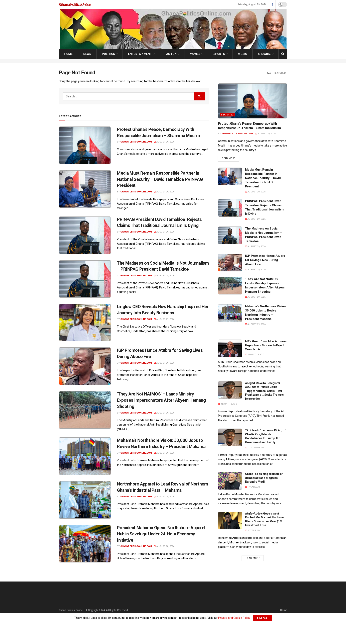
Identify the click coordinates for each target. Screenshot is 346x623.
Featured (280, 73)
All (269, 73)
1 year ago (253, 487)
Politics (108, 54)
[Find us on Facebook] (272, 4)
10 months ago (256, 447)
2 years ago (254, 530)
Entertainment (140, 54)
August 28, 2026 (165, 546)
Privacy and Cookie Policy (234, 617)
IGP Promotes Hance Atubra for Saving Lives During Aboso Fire (265, 260)
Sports (219, 54)
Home (68, 54)
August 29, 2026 (165, 142)
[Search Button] (282, 54)
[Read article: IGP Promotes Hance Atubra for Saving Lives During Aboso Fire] (85, 366)
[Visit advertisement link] (173, 61)
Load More (252, 558)
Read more (230, 158)
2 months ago (255, 354)
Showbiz (264, 54)
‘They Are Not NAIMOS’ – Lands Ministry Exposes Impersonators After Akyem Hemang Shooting (161, 400)
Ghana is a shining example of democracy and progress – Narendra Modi (264, 477)
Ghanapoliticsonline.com (136, 142)
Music (242, 54)
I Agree (262, 617)
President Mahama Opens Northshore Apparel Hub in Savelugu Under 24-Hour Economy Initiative (161, 534)
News (87, 54)
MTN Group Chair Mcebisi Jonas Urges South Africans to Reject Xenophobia (266, 345)
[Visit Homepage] (75, 4)
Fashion (171, 54)
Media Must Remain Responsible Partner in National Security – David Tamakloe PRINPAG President (160, 179)
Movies (195, 54)
